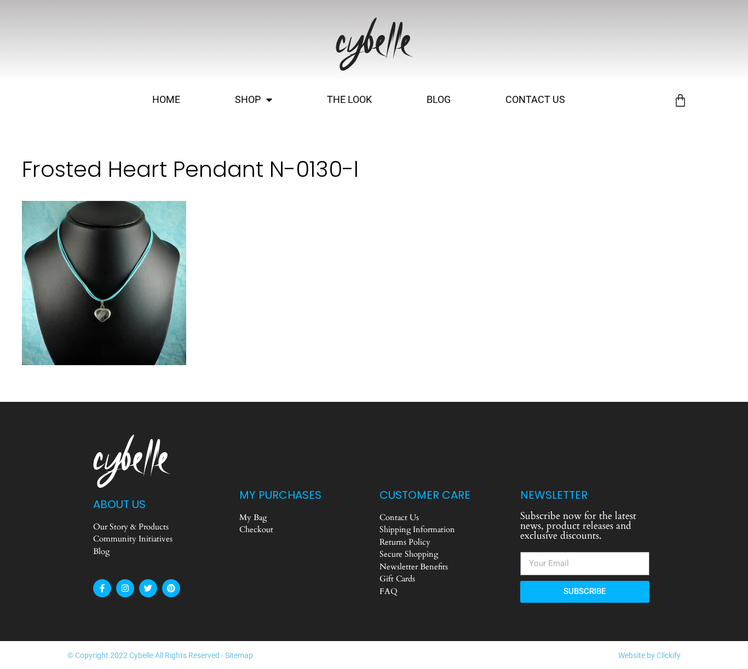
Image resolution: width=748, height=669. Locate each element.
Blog (439, 99)
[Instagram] (125, 588)
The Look (349, 99)
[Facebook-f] (102, 588)
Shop (248, 99)
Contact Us (535, 99)
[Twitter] (148, 588)
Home (166, 99)
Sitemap (239, 655)
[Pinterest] (171, 588)
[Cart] (680, 100)
